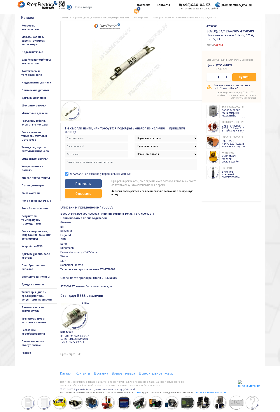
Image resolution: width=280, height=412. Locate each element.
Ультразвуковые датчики (32, 168)
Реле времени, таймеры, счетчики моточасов (34, 136)
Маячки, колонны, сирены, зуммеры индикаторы (33, 40)
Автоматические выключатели (32, 309)
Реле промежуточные (36, 200)
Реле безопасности (34, 208)
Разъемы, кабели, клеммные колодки (34, 122)
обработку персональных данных (110, 173)
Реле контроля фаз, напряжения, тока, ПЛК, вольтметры (36, 235)
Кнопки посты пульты (35, 177)
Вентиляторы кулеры (35, 276)
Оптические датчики (35, 90)
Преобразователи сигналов (33, 267)
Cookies (137, 392)
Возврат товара (123, 373)
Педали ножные (32, 52)
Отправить (83, 193)
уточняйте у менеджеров (243, 98)
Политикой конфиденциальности (210, 392)
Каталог (28, 18)
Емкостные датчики (34, 158)
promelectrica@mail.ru (236, 5)
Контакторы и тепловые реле (31, 73)
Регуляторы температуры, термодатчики (31, 220)
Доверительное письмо (156, 373)
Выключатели (30, 193)
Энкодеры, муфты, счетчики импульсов (35, 149)
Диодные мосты (32, 284)
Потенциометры (32, 185)
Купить (244, 77)
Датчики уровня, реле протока (35, 256)
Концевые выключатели (30, 27)
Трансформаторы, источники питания (33, 320)
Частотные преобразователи (33, 332)
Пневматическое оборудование (32, 343)
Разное (26, 352)
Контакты (163, 5)
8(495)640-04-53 (194, 5)
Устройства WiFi (31, 246)
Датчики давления (33, 97)
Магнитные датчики (34, 113)
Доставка (143, 5)
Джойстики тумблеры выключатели (36, 61)
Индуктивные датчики (36, 82)
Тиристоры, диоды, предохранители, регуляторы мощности (36, 296)
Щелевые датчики (33, 105)
